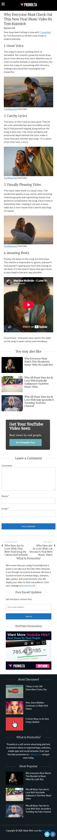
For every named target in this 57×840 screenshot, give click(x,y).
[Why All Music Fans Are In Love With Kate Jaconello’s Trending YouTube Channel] (14, 810)
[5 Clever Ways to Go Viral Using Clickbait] (14, 724)
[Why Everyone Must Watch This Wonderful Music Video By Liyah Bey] (14, 778)
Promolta (46, 830)
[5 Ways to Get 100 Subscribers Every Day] (14, 691)
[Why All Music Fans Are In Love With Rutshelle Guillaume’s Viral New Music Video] (14, 794)
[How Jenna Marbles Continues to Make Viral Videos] (14, 707)
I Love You (45, 32)
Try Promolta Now (25, 442)
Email (5, 508)
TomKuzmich (11, 109)
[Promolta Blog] (28, 4)
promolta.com (28, 585)
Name (5, 496)
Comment (7, 465)
